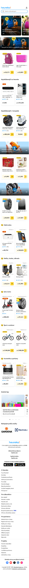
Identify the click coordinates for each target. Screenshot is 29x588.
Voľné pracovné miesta (7, 479)
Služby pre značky (5, 528)
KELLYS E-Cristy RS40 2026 (21, 344)
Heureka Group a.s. (18, 567)
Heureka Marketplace (6, 526)
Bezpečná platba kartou (7, 511)
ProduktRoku (4, 548)
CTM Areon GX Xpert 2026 (7, 344)
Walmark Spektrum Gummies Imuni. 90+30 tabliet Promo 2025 (7, 170)
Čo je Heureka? (5, 473)
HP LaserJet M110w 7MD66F (7, 244)
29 (21, 99)
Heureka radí (4, 502)
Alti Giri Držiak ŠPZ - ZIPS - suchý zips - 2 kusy (7, 96)
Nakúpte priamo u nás (6, 504)
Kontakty (3, 475)
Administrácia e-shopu (6, 519)
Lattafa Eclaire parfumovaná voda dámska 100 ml (20, 377)
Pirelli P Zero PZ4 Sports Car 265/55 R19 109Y (7, 211)
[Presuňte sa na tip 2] (12, 419)
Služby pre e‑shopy (6, 524)
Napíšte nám (14, 453)
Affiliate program (5, 533)
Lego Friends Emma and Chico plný (21, 66)
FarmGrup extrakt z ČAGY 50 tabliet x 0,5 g (21, 170)
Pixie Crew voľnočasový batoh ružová (7, 66)
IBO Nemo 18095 (6, 277)
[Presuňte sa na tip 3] (15, 419)
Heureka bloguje (5, 484)
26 (21, 130)
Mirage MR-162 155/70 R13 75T (21, 211)
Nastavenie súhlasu (6, 506)
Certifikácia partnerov (6, 550)
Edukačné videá (5, 535)
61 (7, 380)
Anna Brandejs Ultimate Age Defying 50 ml (8, 377)
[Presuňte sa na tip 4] (19, 419)
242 (22, 313)
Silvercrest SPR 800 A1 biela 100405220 (21, 128)
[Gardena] (6, 430)
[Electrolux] (21, 430)
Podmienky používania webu (19, 569)
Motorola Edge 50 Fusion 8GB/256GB (20, 244)
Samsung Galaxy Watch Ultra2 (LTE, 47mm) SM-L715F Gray (7, 128)
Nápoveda (3, 537)
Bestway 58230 (19, 277)
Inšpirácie (3, 553)
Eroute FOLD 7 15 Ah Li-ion (7, 311)
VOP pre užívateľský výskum (8, 513)
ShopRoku (3, 546)
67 (7, 130)
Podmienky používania (6, 477)
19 (21, 247)
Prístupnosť (4, 491)
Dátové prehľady (5, 530)
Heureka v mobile (5, 499)
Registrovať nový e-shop (7, 521)
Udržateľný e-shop (6, 555)
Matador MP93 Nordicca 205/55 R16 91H (21, 311)
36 (7, 247)
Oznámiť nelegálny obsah (7, 488)
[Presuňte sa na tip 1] (9, 419)
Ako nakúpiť (4, 497)
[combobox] (14, 11)
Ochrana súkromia (5, 508)
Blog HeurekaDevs (6, 486)
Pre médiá (3, 482)
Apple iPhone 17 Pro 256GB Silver (21, 96)
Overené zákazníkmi (6, 544)
